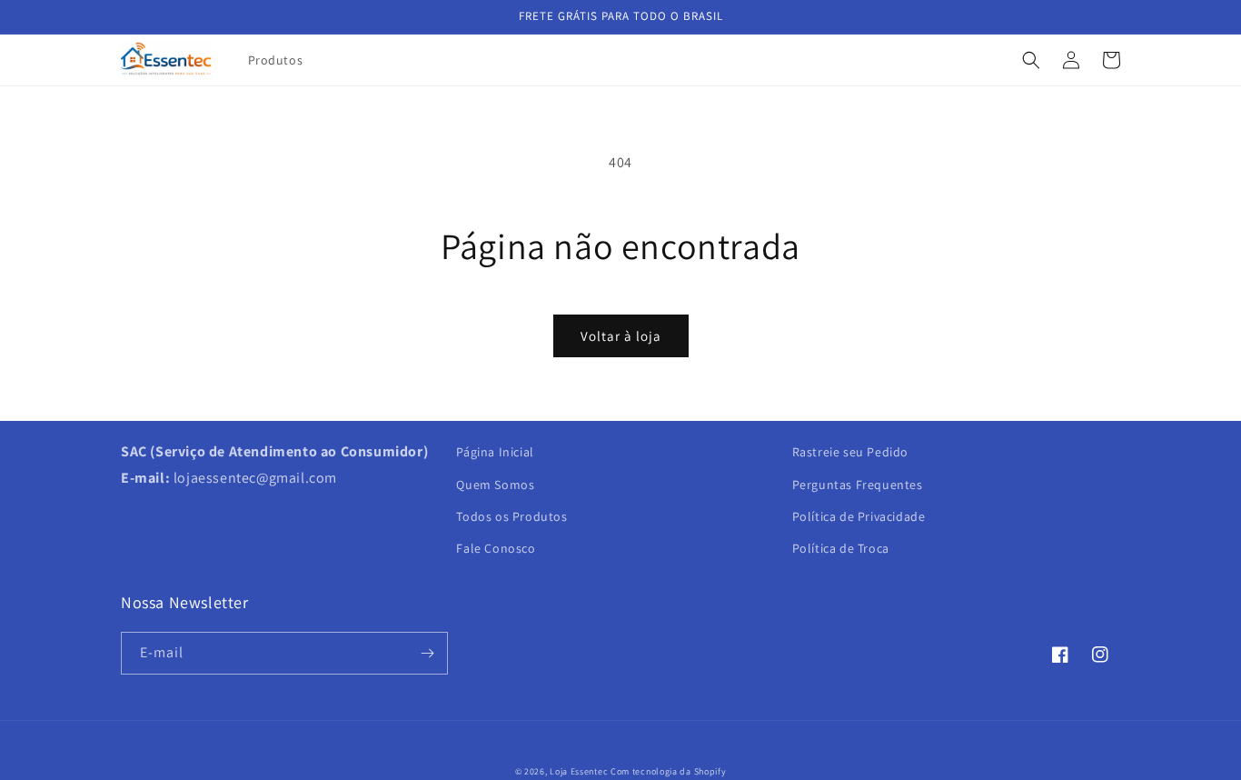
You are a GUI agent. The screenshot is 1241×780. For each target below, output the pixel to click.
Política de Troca (840, 548)
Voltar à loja (621, 336)
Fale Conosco (495, 548)
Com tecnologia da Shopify (669, 771)
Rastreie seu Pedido (850, 452)
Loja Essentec (579, 771)
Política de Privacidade (859, 516)
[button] (1031, 60)
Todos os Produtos (511, 516)
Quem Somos (495, 484)
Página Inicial (494, 452)
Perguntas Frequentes (857, 484)
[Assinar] (427, 653)
